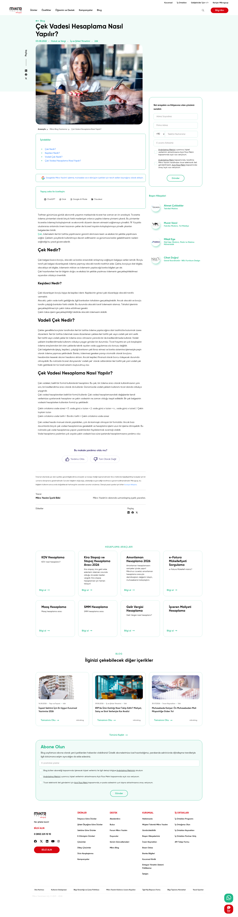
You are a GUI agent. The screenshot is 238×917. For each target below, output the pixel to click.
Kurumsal (168, 3)
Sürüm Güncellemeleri (119, 842)
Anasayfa (42, 129)
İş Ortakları (182, 3)
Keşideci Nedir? (52, 153)
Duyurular (114, 836)
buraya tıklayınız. (130, 485)
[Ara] (203, 10)
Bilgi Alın (219, 10)
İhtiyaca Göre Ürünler (87, 819)
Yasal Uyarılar (198, 890)
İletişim (145, 874)
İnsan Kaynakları (149, 842)
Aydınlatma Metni (166, 160)
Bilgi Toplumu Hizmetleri (176, 890)
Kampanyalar (86, 10)
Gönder (175, 178)
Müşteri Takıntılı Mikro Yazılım (155, 825)
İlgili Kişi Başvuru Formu (151, 890)
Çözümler (81, 842)
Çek (40, 234)
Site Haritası (39, 890)
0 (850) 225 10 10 (42, 834)
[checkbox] (173, 152)
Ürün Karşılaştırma (85, 854)
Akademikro (115, 819)
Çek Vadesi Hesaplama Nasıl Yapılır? (63, 161)
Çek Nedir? (50, 149)
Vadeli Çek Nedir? (54, 157)
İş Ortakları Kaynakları (184, 830)
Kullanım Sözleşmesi (59, 890)
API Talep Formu (182, 842)
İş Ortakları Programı (184, 819)
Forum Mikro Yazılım (118, 830)
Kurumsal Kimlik (149, 859)
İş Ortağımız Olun (182, 825)
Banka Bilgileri (148, 854)
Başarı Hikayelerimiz (151, 836)
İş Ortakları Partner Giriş (185, 836)
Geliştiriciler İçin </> (199, 3)
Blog (99, 10)
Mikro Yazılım (16, 10)
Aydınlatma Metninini (126, 771)
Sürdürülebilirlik (149, 830)
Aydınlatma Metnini (166, 150)
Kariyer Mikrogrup (220, 3)
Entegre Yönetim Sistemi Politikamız (153, 866)
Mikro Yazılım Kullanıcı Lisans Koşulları (121, 890)
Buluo (112, 825)
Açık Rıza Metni (179, 165)
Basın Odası (147, 848)
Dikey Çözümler (84, 848)
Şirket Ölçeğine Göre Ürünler (90, 825)
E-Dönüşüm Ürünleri (86, 836)
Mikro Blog (114, 848)
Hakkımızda (147, 819)
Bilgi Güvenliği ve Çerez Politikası (86, 890)
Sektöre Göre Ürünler (86, 830)
